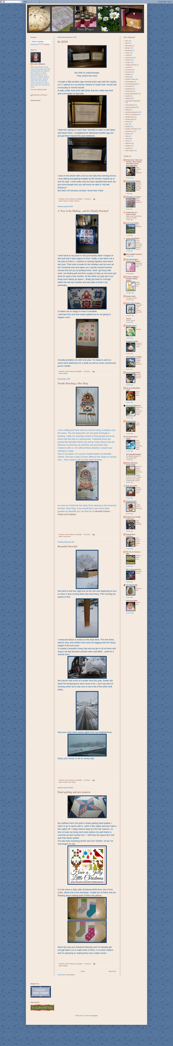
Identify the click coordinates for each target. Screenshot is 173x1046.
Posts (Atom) (70, 975)
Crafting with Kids (131, 65)
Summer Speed (130, 320)
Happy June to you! (138, 284)
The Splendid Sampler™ (134, 454)
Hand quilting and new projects (74, 792)
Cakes (127, 53)
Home (83, 971)
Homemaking (129, 105)
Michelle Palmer (131, 326)
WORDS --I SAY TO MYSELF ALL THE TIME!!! (139, 186)
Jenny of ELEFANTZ (132, 238)
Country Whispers (70, 199)
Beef (126, 43)
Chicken (128, 60)
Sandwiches (129, 131)
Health (127, 96)
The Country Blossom (133, 405)
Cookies (128, 62)
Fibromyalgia (129, 82)
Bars (126, 41)
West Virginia (72, 782)
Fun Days (128, 86)
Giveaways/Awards (131, 94)
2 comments (87, 199)
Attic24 (128, 319)
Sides (127, 136)
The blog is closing (131, 298)
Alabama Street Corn (138, 557)
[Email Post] (93, 199)
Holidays (128, 98)
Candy (127, 55)
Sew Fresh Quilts (131, 601)
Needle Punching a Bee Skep (73, 383)
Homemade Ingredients (132, 101)
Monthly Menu (129, 117)
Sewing (127, 134)
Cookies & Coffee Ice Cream (139, 344)
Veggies (128, 146)
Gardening (128, 89)
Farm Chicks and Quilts (139, 522)
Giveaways (128, 91)
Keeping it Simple (132, 341)
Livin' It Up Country (132, 223)
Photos (127, 122)
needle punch (67, 536)
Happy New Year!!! (138, 393)
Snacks (127, 138)
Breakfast (128, 50)
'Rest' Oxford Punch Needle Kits (138, 541)
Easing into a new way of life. (139, 264)
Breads (127, 48)
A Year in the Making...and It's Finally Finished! (83, 210)
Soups (127, 141)
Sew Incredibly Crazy (133, 372)
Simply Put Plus (131, 501)
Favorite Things (130, 79)
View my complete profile (39, 89)
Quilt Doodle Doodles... (133, 303)
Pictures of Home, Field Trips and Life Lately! (139, 411)
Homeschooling (130, 107)
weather (65, 782)
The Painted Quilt (131, 585)
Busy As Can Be (131, 486)
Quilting (65, 373)
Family (127, 77)
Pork (126, 124)
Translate (46, 44)
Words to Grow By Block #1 (138, 376)
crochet (127, 67)
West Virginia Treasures (134, 254)
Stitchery (76, 201)
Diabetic (128, 74)
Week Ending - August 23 (139, 200)
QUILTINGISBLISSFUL (133, 181)
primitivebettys (131, 421)
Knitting (127, 110)
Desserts (128, 72)
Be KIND (63, 41)
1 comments (86, 780)
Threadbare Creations (133, 197)
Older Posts (112, 971)
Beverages (128, 45)
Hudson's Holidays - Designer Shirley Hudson (132, 278)
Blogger (95, 1015)
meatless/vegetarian (131, 112)
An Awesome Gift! (138, 588)
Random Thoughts (68, 201)
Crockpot (128, 70)
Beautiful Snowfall (67, 546)
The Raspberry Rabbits (134, 357)
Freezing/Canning (131, 84)
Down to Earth (130, 296)
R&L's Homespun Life (133, 569)
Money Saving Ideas (131, 114)
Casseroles (129, 58)
